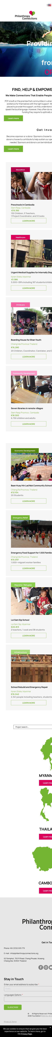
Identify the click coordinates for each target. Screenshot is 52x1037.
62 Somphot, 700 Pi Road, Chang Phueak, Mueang (24, 958)
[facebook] (40, 967)
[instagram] (46, 967)
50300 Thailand (20, 961)
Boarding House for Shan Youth (26, 339)
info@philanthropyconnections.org (24, 953)
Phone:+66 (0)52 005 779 (14, 948)
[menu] (48, 5)
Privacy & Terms (10, 1021)
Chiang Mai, (8, 961)
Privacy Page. (26, 1033)
